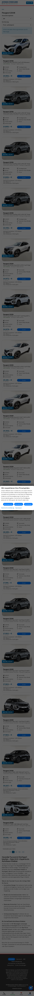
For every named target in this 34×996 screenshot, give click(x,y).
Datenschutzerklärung (7, 508)
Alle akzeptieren (8, 504)
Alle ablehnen (18, 504)
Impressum (18, 508)
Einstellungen (28, 504)
